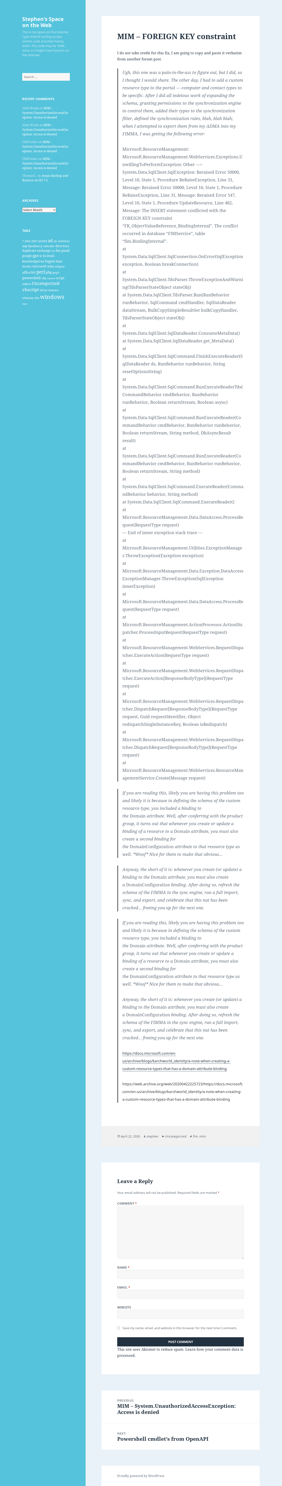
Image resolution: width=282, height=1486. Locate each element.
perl (40, 272)
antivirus (63, 241)
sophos (26, 284)
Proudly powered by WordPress (140, 1476)
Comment (127, 1203)
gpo (36, 255)
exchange (44, 250)
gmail (65, 250)
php (49, 272)
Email (123, 1287)
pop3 (56, 272)
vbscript (30, 290)
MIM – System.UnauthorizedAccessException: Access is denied (45, 112)
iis (44, 256)
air (55, 241)
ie (41, 256)
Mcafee (27, 266)
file (53, 251)
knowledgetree (33, 261)
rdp (43, 278)
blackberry (35, 246)
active (42, 241)
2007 (34, 241)
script (60, 278)
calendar (49, 246)
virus (43, 290)
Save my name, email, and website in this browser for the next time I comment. (180, 1328)
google (27, 256)
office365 (29, 272)
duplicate (29, 250)
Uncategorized (45, 283)
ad (50, 240)
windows (52, 297)
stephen (152, 1136)
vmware (53, 290)
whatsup (27, 298)
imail (50, 256)
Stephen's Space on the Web (43, 22)
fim (58, 250)
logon (50, 261)
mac (59, 261)
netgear (60, 266)
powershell (31, 277)
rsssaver (51, 278)
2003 (28, 241)
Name (123, 1267)
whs (36, 298)
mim (50, 266)
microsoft (39, 266)
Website (124, 1307)
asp (24, 246)
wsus (24, 304)
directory (62, 246)
